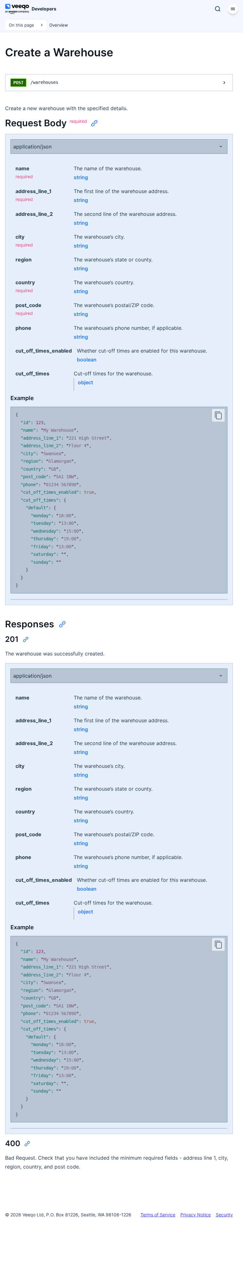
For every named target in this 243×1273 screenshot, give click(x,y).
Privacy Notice (195, 1214)
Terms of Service (157, 1214)
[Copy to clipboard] (218, 415)
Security (224, 1214)
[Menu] (233, 9)
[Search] (218, 9)
